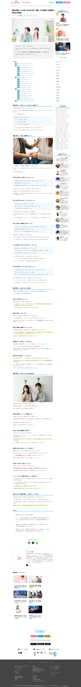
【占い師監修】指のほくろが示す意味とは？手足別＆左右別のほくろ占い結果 (62, 39)
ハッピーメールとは (18, 668)
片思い (58, 89)
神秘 (58, 98)
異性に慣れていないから (23, 81)
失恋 (58, 73)
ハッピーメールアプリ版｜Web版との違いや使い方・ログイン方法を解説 (63, 54)
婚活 (58, 75)
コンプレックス (67, 115)
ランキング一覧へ (63, 57)
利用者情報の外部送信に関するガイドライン (39, 670)
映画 (60, 137)
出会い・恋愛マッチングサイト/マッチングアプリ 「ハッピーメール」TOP (22, 666)
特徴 (58, 92)
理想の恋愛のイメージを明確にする (25, 91)
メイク (63, 123)
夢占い (65, 129)
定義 (58, 78)
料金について (17, 671)
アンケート (59, 61)
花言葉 (57, 146)
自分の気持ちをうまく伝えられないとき (25, 75)
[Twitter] (33, 543)
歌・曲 (65, 137)
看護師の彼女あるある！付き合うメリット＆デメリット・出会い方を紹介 (20, 617)
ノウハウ (58, 120)
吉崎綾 (61, 129)
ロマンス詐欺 (58, 126)
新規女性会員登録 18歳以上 (19, 676)
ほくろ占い (58, 112)
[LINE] (37, 543)
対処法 (27, 15)
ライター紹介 (51, 662)
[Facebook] (29, 543)
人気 (63, 126)
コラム (58, 64)
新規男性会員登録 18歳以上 (19, 677)
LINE (57, 109)
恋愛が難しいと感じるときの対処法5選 (23, 89)
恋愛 (27, 5)
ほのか (63, 112)
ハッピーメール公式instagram (54, 667)
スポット (58, 117)
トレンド (59, 67)
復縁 (65, 132)
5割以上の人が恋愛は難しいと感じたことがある (24, 101)
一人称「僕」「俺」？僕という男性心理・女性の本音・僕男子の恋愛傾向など (20, 586)
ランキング (36, 662)
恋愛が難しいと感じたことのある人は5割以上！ (24, 63)
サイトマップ (52, 675)
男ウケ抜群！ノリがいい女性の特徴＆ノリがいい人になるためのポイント (35, 602)
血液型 (62, 146)
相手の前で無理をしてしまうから (24, 87)
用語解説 (58, 140)
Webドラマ (65, 109)
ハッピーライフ (23, 5)
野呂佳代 (58, 149)
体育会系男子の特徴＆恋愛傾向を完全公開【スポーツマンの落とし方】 (35, 586)
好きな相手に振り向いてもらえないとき (25, 69)
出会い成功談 (34, 676)
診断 (57, 37)
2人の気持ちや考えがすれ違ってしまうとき (26, 73)
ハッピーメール (63, 120)
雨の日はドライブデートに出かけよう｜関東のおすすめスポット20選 (35, 617)
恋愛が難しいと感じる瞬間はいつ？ (22, 65)
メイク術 (67, 123)
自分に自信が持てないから (23, 79)
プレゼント (58, 123)
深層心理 (31, 15)
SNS (60, 109)
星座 (57, 137)
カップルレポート (35, 675)
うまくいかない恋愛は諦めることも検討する (26, 99)
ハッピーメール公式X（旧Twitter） (55, 666)
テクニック (62, 117)
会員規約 (34, 666)
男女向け (35, 15)
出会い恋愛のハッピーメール (15, 5)
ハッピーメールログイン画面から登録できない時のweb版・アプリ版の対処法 (63, 25)
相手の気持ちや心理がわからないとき (25, 67)
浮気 (68, 137)
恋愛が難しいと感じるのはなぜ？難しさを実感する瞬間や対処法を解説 (40, 5)
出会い (57, 23)
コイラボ (61, 115)
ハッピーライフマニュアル (43, 662)
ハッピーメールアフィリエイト (54, 672)
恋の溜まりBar (64, 134)
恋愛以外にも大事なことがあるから (25, 85)
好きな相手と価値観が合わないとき (25, 71)
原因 (24, 15)
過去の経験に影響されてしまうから (25, 83)
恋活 (58, 84)
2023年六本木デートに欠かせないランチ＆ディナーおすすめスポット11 (20, 602)
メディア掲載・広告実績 (36, 679)
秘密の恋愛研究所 (59, 143)
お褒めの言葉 (34, 678)
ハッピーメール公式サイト (37, 562)
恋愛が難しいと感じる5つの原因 (22, 77)
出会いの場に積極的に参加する (24, 93)
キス (57, 115)
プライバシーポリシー (36, 667)
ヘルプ (16, 680)
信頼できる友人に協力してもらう (24, 97)
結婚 (64, 143)
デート (67, 117)
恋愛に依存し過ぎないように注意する (25, 95)
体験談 (67, 126)
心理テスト (58, 134)
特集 (58, 95)
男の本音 (62, 140)
